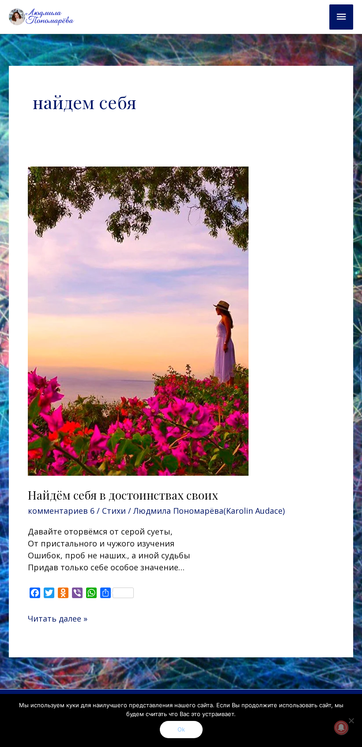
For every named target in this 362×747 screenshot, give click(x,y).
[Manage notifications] (341, 727)
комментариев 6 (61, 510)
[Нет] (351, 720)
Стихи (114, 510)
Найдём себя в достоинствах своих (123, 495)
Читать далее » (57, 618)
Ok (181, 729)
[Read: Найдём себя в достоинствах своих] (138, 320)
